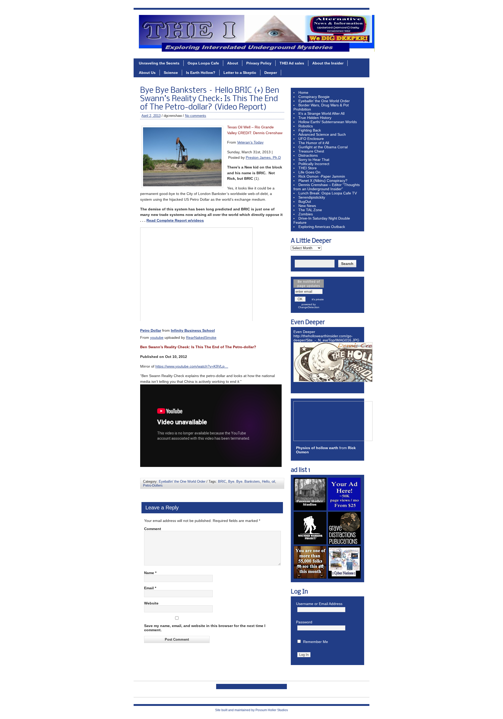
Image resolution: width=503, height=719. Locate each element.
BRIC (222, 481)
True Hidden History (314, 118)
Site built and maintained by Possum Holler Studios (251, 710)
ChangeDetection (308, 307)
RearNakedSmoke (201, 337)
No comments (195, 116)
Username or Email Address (319, 604)
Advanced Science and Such (322, 134)
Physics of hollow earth (317, 448)
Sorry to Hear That (313, 159)
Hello (266, 481)
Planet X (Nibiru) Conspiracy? (322, 180)
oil (273, 481)
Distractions (308, 155)
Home (303, 92)
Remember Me (315, 642)
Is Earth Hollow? (200, 72)
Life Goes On (309, 172)
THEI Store (307, 168)
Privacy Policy (258, 63)
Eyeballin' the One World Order (182, 481)
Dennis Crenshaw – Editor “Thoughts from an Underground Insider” (326, 187)
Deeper (270, 72)
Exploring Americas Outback (321, 227)
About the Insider (327, 63)
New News (307, 206)
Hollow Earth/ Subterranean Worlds (327, 122)
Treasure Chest (311, 151)
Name (150, 573)
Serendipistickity (311, 197)
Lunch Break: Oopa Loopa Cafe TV (327, 193)
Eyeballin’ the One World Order (324, 101)
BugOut (304, 201)
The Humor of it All (313, 143)
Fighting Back (309, 130)
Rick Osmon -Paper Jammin (321, 176)
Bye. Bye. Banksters (244, 481)
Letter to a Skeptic (239, 72)
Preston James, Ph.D (263, 157)
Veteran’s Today (250, 142)
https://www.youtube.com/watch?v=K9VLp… (191, 366)
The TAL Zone (310, 210)
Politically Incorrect (313, 164)
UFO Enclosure (311, 139)
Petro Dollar (150, 330)
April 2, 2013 (151, 116)
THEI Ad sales (292, 63)
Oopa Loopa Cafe (203, 63)
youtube (156, 337)
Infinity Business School (193, 330)
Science (171, 72)
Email (150, 588)
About (232, 63)
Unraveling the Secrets (159, 63)
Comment (152, 529)
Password (304, 622)
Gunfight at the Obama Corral (323, 147)
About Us (147, 72)
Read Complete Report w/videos (175, 220)
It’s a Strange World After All (321, 113)
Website (151, 603)
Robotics (305, 126)
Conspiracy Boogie (314, 97)
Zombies (305, 214)
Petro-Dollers (153, 485)
